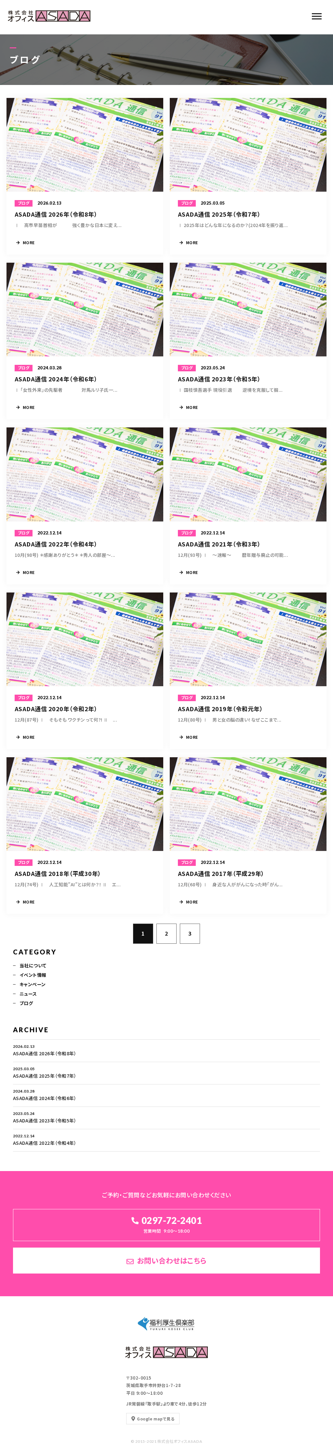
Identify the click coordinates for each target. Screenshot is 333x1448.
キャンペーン (33, 984)
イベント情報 (33, 975)
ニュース (28, 993)
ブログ (26, 1003)
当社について (33, 965)
